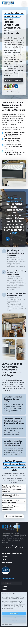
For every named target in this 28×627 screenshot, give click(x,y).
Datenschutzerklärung (7, 624)
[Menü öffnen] (24, 3)
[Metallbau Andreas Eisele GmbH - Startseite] (8, 3)
